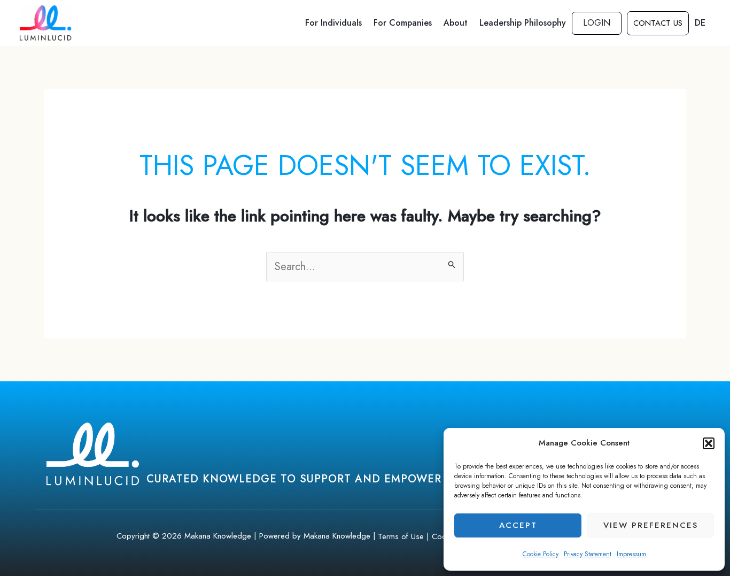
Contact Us (657, 23)
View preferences (650, 525)
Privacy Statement (587, 554)
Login (596, 23)
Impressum (631, 554)
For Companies (403, 23)
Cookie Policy (540, 554)
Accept (518, 525)
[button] (708, 443)
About (456, 23)
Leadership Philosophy (522, 23)
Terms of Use (401, 536)
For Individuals (333, 23)
